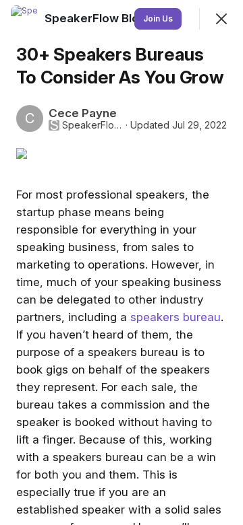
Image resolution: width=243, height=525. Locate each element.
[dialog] (121, 262)
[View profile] (24, 18)
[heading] (97, 18)
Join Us (158, 18)
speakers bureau (175, 317)
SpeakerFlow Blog (92, 125)
